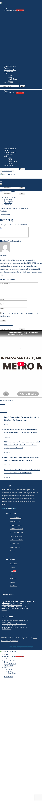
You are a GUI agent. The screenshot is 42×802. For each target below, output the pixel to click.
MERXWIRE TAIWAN (16, 529)
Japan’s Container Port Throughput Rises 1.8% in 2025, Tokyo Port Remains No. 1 (15, 604)
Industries (12, 582)
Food (13, 571)
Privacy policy (8, 201)
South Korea (12, 79)
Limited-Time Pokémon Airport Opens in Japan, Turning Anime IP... (14, 624)
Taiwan (10, 81)
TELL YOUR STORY (7, 171)
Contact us (7, 205)
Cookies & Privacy (15, 547)
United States (8, 72)
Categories (10, 559)
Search (22, 86)
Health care (13, 578)
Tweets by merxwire (6, 400)
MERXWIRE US (15, 521)
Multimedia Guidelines (16, 536)
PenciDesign (3, 211)
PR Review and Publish (16, 540)
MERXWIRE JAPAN (16, 525)
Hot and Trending (14, 10)
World (6, 8)
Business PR (8, 225)
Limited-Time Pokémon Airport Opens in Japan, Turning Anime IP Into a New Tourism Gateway (15, 608)
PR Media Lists (14, 543)
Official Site (8, 203)
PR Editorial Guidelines (16, 532)
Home (2, 215)
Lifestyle (12, 567)
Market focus (13, 586)
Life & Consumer (10, 66)
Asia (5, 73)
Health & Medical (10, 70)
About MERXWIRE (11, 197)
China (10, 75)
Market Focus (8, 83)
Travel (6, 68)
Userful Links (11, 513)
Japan (10, 77)
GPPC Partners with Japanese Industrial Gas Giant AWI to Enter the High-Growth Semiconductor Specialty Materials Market (22, 445)
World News (13, 564)
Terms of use (8, 199)
